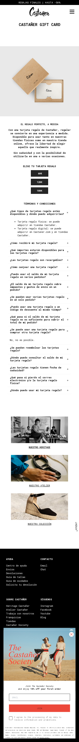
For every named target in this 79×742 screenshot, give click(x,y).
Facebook (46, 609)
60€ (40, 173)
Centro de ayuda (16, 565)
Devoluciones (14, 573)
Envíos (10, 569)
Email (43, 565)
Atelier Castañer (17, 609)
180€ (39, 190)
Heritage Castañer (18, 605)
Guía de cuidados (17, 580)
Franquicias (13, 617)
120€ (39, 182)
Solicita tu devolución (21, 584)
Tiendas (11, 621)
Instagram (46, 605)
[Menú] (72, 12)
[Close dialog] (71, 634)
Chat (43, 569)
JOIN (39, 708)
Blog (43, 617)
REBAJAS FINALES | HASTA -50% (40, 2)
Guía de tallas (15, 577)
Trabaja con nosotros (20, 613)
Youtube (45, 613)
